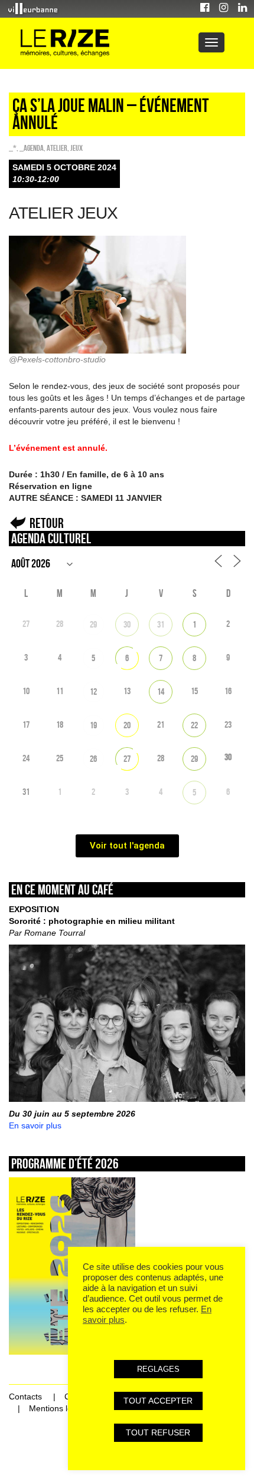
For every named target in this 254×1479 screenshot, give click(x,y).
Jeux (76, 148)
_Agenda (31, 148)
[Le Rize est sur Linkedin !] (242, 9)
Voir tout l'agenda (127, 845)
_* (13, 148)
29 (93, 624)
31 (160, 624)
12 (93, 691)
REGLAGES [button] (158, 1369)
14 (160, 691)
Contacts (25, 1396)
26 (93, 759)
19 (93, 725)
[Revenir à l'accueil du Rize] (65, 43)
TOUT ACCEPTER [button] (158, 1400)
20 (127, 725)
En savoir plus (35, 1125)
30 (127, 624)
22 (194, 725)
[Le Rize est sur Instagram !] (223, 9)
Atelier (57, 148)
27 (127, 759)
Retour (47, 523)
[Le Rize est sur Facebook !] (204, 9)
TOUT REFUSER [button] (158, 1432)
